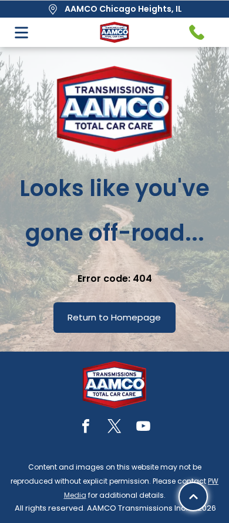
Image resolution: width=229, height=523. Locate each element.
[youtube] (143, 427)
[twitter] (114, 427)
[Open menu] (21, 32)
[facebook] (86, 427)
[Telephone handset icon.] (197, 32)
